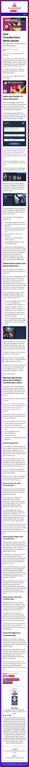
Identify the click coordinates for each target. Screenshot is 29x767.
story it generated (19, 208)
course (17, 736)
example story (7, 610)
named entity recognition (10, 450)
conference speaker (9, 738)
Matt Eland (8, 49)
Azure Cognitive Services (10, 448)
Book (19, 711)
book (11, 736)
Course (24, 711)
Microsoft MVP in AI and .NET (14, 743)
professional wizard (14, 718)
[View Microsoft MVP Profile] (14, 700)
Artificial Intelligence (12, 679)
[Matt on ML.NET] (14, 5)
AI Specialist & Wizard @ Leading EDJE (14, 710)
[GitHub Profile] (8, 715)
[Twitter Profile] (4, 715)
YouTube (7, 78)
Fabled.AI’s (14, 71)
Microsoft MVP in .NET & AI (10, 711)
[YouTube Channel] (10, 715)
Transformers (7, 682)
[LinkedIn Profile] (6, 715)
